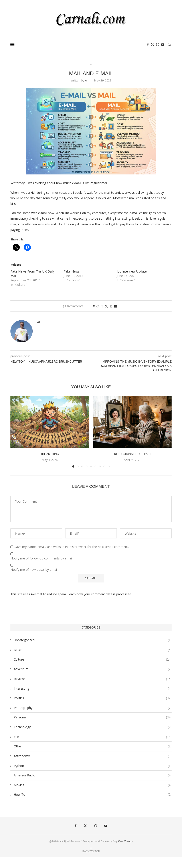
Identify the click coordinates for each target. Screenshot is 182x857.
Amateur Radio (93, 775)
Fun (93, 737)
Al (86, 80)
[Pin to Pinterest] (111, 306)
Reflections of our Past (132, 454)
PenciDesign (125, 841)
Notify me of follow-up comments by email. (41, 558)
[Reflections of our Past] (132, 422)
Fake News (72, 271)
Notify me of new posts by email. (34, 570)
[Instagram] (157, 44)
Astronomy (93, 756)
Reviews (93, 679)
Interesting (93, 688)
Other (93, 746)
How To (93, 794)
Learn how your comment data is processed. (99, 594)
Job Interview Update (132, 271)
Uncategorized (93, 640)
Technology (93, 727)
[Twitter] (152, 44)
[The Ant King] (49, 422)
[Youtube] (162, 44)
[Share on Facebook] (102, 306)
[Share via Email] (115, 306)
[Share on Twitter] (106, 306)
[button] (16, 431)
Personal (93, 717)
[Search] (169, 44)
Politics (93, 698)
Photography (93, 708)
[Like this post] (97, 306)
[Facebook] (148, 44)
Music (93, 650)
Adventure (93, 669)
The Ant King (50, 454)
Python (93, 766)
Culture (93, 659)
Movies (93, 785)
